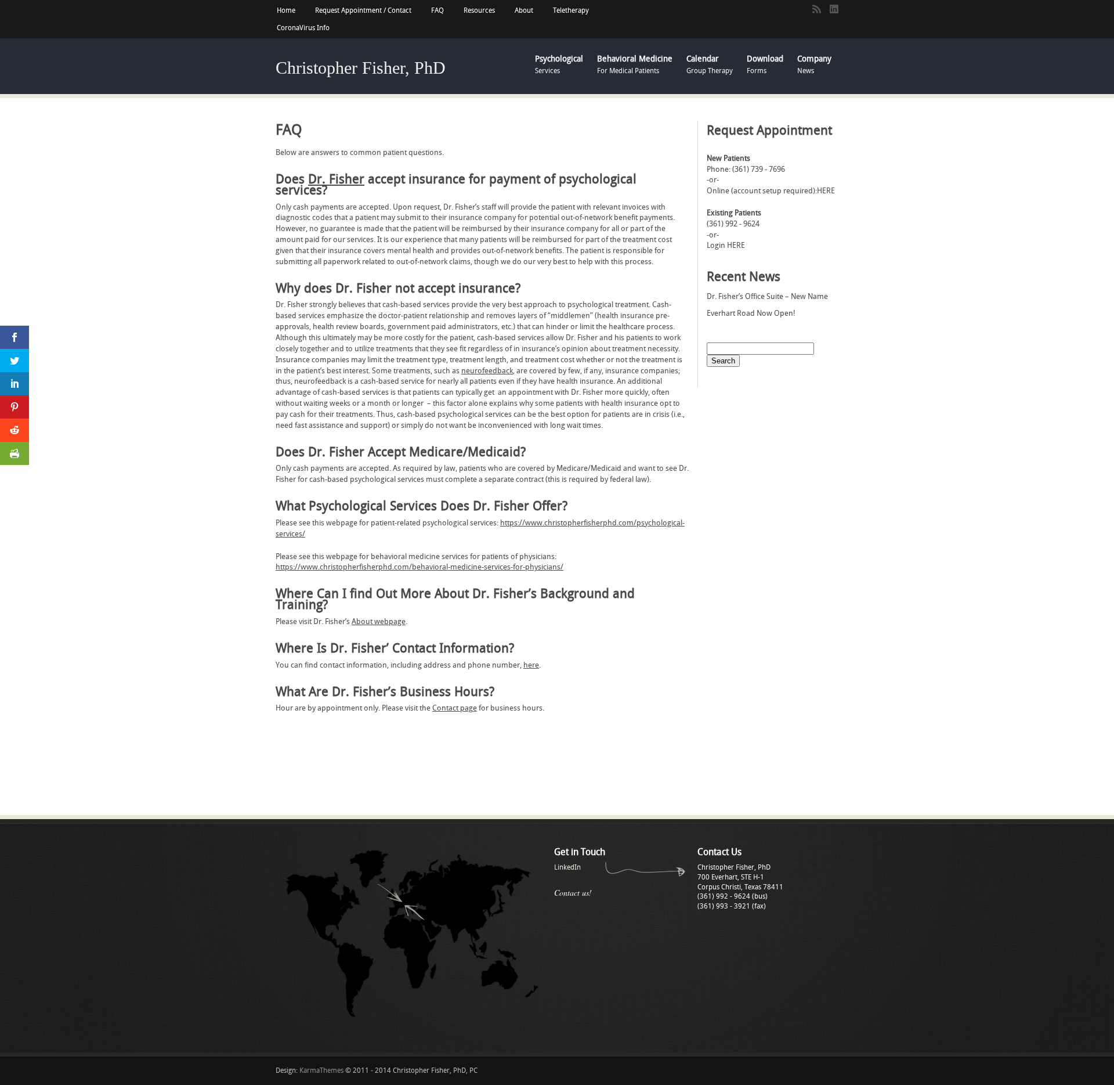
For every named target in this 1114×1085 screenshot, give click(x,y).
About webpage (379, 621)
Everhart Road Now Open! (751, 313)
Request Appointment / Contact (363, 10)
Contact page (454, 708)
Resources (479, 10)
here (531, 665)
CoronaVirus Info (303, 28)
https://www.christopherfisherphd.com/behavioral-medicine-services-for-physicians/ (419, 567)
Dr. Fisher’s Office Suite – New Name (767, 296)
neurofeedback (487, 370)
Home (286, 10)
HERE (826, 190)
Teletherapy (571, 10)
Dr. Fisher (336, 179)
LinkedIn (567, 867)
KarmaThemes (321, 1070)
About (524, 10)
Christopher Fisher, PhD (361, 67)
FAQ (437, 10)
